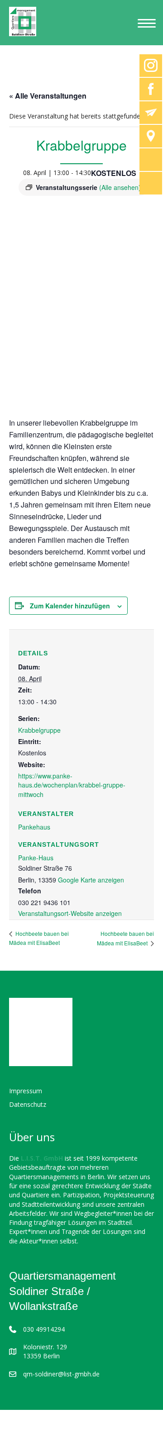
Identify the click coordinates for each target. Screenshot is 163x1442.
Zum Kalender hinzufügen (70, 606)
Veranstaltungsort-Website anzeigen (70, 913)
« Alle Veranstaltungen (47, 95)
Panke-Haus (35, 857)
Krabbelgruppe (39, 730)
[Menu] (146, 23)
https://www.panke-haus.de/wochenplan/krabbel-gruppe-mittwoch (71, 785)
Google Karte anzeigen (91, 879)
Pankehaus (34, 826)
